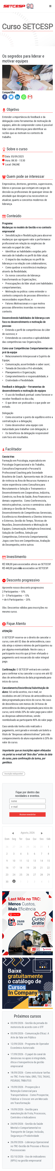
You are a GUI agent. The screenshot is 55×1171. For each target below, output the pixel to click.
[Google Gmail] (30, 97)
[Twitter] (11, 97)
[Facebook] (4, 97)
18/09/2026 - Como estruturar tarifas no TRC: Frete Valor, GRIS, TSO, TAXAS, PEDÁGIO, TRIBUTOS (30, 1076)
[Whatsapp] (23, 97)
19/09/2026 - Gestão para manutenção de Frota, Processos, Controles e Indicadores (28, 1113)
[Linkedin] (17, 97)
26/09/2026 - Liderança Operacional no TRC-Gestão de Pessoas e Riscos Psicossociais (30, 1146)
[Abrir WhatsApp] (47, 1163)
